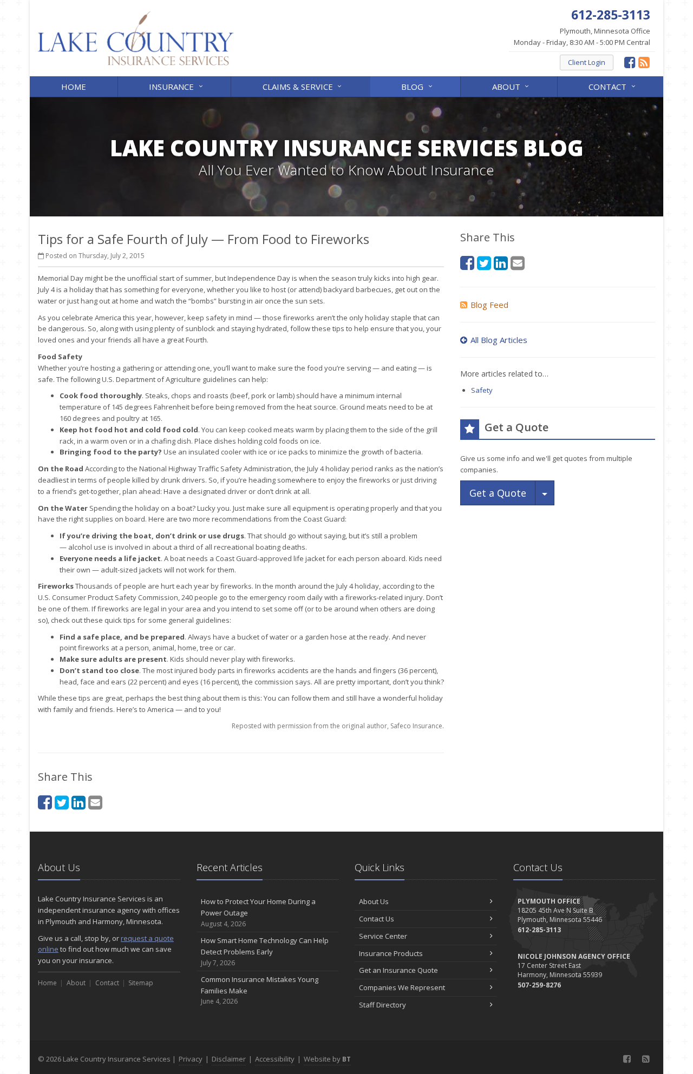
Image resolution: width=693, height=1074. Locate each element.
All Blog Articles (498, 339)
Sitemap (140, 982)
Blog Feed (489, 304)
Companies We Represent (402, 987)
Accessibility (275, 1059)
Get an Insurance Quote (398, 970)
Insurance (177, 86)
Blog (418, 86)
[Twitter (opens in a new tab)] (62, 802)
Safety (482, 390)
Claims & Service (303, 86)
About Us (374, 901)
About (512, 86)
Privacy (190, 1059)
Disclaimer (229, 1059)
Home (73, 86)
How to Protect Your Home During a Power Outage (258, 912)
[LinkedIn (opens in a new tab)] (78, 802)
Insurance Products (391, 953)
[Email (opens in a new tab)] (95, 802)
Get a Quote (497, 492)
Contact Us (376, 919)
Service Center (383, 936)
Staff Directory (382, 1005)
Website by (327, 1059)
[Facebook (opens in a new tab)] (630, 62)
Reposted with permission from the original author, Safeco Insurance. (338, 725)
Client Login (586, 62)
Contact (613, 86)
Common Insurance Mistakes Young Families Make (259, 990)
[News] (644, 62)
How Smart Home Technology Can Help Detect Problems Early (265, 951)
